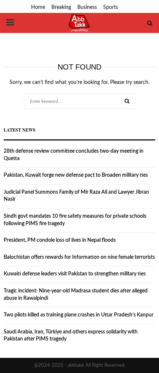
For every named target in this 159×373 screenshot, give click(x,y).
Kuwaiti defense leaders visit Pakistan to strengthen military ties (75, 274)
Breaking (61, 7)
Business (87, 7)
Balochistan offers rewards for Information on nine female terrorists (79, 257)
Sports (110, 7)
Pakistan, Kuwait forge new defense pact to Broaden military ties (76, 175)
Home (38, 7)
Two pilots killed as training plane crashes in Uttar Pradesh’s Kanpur (78, 315)
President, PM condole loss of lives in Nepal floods (60, 240)
